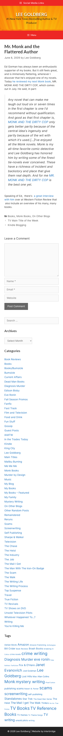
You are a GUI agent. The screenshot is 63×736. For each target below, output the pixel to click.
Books (11, 216)
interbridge (50, 731)
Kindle (8, 443)
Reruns (8, 519)
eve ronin (42, 659)
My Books (10, 488)
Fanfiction (14, 665)
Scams (8, 523)
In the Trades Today (16, 439)
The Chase (10, 546)
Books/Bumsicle (13, 368)
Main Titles (10, 457)
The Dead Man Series (42, 699)
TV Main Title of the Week (23, 220)
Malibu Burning (13, 461)
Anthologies (51, 645)
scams (45, 687)
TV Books (20, 708)
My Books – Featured (16, 492)
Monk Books (23, 216)
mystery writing (30, 681)
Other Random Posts (16, 510)
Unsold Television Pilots (18, 612)
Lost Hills (27, 676)
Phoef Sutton (50, 683)
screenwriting (15, 694)
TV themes (22, 715)
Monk (9, 681)
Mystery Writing (13, 501)
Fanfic (8, 403)
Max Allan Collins (41, 676)
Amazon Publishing (38, 645)
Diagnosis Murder (14, 386)
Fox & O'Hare (27, 665)
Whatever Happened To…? (19, 617)
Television (10, 541)
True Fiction (11, 599)
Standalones (13, 698)
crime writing (34, 653)
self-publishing (35, 694)
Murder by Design (14, 474)
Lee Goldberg (31, 14)
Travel (8, 595)
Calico (6, 654)
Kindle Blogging (17, 225)
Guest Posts (11, 430)
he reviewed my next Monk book (31, 81)
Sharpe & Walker (14, 537)
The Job (9, 559)
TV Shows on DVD (15, 608)
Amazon (23, 644)
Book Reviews (12, 359)
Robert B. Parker (31, 689)
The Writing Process (16, 586)
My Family (10, 497)
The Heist (10, 550)
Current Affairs (13, 377)
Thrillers (45, 703)
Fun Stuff (9, 421)
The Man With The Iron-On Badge (24, 568)
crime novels (15, 654)
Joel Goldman (29, 671)
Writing (8, 621)
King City (9, 448)
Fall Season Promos (16, 399)
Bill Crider (9, 648)
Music (7, 479)
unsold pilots (22, 720)
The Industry (11, 554)
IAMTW (8, 435)
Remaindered (12, 515)
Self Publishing (13, 532)
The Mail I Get (12, 563)
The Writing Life (13, 581)
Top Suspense (12, 590)
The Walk (9, 577)
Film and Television (15, 412)
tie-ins (52, 703)
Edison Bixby (11, 390)
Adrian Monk (10, 645)
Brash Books (36, 648)
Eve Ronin (10, 394)
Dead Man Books (14, 381)
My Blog (9, 483)
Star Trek (28, 698)
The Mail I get (20, 703)
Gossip (8, 426)
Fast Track (10, 408)
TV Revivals (11, 603)
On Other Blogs (41, 216)
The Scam (10, 572)
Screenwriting (12, 528)
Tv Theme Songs (35, 715)
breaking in (48, 649)
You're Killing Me (14, 626)
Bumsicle (9, 372)
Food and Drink (13, 417)
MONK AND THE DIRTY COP (28, 122)
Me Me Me (10, 466)
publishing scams (14, 688)
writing (32, 720)
